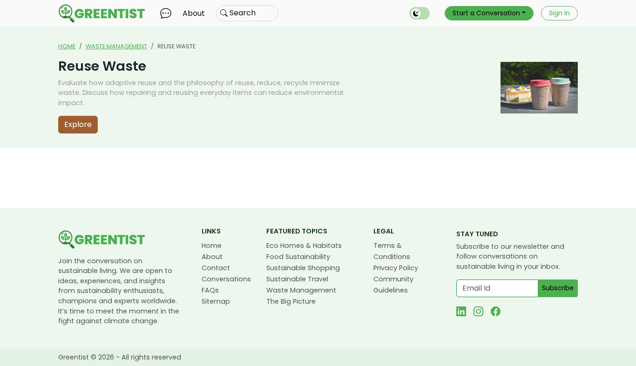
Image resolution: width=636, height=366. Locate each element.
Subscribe (558, 288)
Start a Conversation (486, 13)
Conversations (226, 279)
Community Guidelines (393, 284)
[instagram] (478, 311)
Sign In (559, 13)
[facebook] (496, 311)
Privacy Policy (395, 268)
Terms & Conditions (391, 251)
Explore (78, 124)
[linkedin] (461, 311)
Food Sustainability (298, 256)
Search (242, 12)
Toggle (419, 13)
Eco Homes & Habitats (304, 245)
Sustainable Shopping (303, 268)
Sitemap (216, 301)
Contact (216, 268)
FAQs (210, 290)
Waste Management (116, 46)
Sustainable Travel (297, 279)
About (194, 13)
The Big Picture (291, 301)
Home (66, 46)
